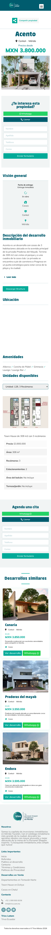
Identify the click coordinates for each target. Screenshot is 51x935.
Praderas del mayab (20, 697)
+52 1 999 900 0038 (13, 900)
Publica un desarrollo (12, 861)
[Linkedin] (13, 910)
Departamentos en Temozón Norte (18, 879)
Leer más (11, 277)
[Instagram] (3, 910)
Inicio (4, 856)
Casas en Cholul (9, 889)
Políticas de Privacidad (13, 870)
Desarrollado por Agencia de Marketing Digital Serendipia (18, 933)
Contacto (5, 864)
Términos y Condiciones (13, 867)
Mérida (25, 224)
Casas (25, 205)
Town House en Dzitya (12, 884)
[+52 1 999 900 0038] (2, 900)
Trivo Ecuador (8, 919)
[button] (41, 6)
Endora (10, 769)
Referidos (6, 859)
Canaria (11, 625)
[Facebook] (8, 910)
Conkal (25, 215)
